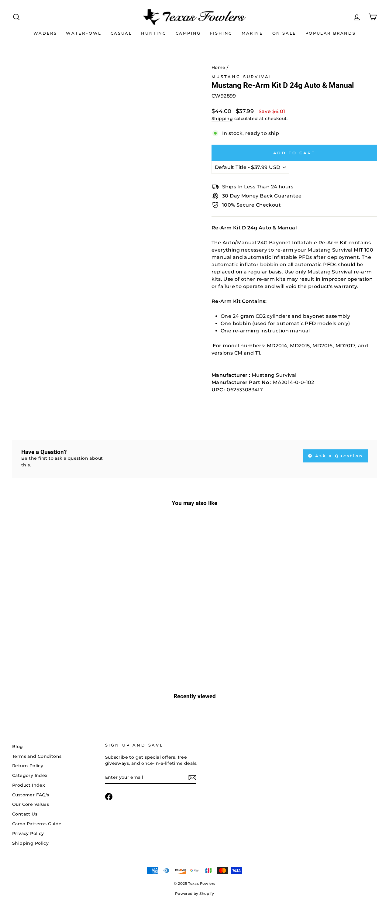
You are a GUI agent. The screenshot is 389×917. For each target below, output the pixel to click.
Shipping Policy (30, 843)
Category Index (30, 775)
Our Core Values (30, 804)
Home (218, 67)
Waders (45, 33)
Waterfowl (83, 33)
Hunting (153, 33)
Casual (121, 33)
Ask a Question (338, 455)
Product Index (28, 785)
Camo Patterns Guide (37, 823)
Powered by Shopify (194, 893)
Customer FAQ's (30, 794)
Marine (252, 33)
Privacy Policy (28, 833)
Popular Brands (330, 33)
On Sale (284, 33)
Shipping (222, 118)
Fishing (221, 33)
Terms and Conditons (37, 756)
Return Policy (27, 765)
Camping (188, 33)
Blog (17, 746)
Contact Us (24, 814)
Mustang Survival (242, 76)
